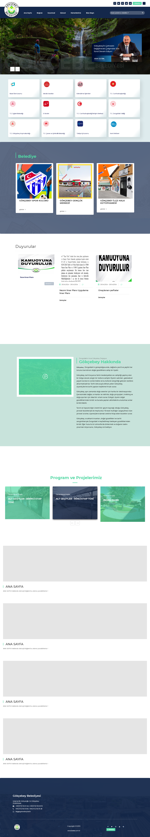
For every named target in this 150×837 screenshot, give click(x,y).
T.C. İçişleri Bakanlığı (16, 113)
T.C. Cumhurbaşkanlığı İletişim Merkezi (90, 113)
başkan (40, 13)
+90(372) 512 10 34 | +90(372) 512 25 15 (29, 806)
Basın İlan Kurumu (16, 93)
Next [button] (17, 69)
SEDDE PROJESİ (112, 500)
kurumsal (51, 13)
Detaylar (62, 300)
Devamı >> (49, 284)
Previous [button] (12, 69)
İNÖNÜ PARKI (16, 500)
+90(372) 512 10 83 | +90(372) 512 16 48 (28, 809)
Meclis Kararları (48, 93)
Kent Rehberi (114, 133)
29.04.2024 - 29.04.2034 (70, 284)
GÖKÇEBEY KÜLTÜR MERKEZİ (72, 500)
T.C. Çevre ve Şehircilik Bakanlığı (54, 133)
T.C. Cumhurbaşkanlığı (118, 93)
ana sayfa (28, 13)
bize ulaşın (90, 13)
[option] (75, 46)
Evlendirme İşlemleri (83, 93)
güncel (63, 13)
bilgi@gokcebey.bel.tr (23, 811)
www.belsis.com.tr (73, 831)
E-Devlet (46, 113)
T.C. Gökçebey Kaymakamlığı (20, 133)
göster (21, 209)
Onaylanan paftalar (108, 290)
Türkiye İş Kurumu (83, 133)
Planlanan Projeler (14, 496)
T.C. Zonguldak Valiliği (117, 113)
